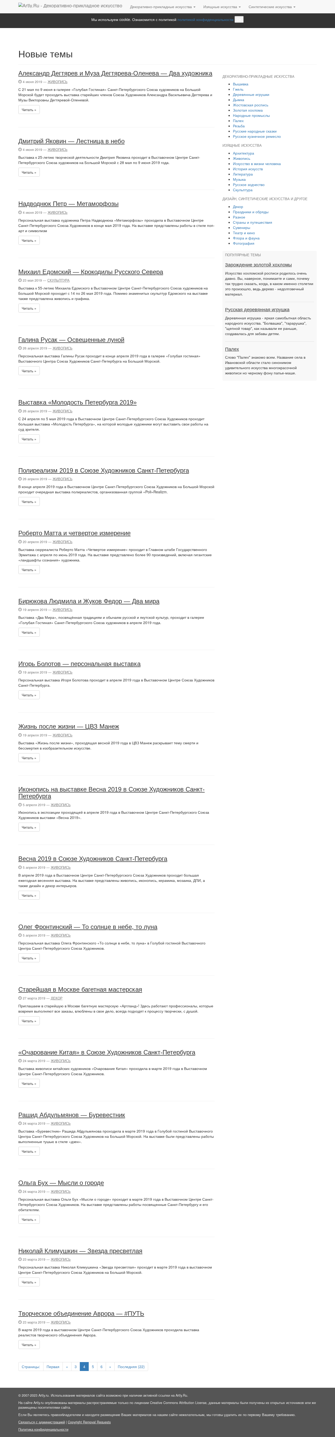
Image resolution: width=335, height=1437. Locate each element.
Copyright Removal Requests (89, 1422)
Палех (238, 120)
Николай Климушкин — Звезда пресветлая (80, 1250)
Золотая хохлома (248, 110)
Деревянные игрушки (251, 94)
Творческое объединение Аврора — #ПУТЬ (81, 1313)
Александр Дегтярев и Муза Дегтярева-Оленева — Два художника (115, 73)
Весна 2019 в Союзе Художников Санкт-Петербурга (92, 858)
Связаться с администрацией (41, 1422)
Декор (57, 998)
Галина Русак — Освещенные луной (71, 339)
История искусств (248, 168)
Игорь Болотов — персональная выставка (79, 663)
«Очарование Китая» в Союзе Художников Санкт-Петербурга (106, 1052)
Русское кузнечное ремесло (257, 136)
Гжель (238, 89)
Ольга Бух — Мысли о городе (61, 1182)
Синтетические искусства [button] (271, 6)
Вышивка (240, 83)
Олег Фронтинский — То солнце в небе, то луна (87, 926)
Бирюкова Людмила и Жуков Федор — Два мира (88, 601)
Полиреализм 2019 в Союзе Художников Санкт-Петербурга (103, 470)
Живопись (58, 81)
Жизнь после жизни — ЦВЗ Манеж (68, 726)
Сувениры (241, 227)
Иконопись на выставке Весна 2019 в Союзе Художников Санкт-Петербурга (111, 793)
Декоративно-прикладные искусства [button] (161, 6)
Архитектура (243, 153)
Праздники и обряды (251, 211)
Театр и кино (244, 232)
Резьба (239, 125)
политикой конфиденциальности (205, 19)
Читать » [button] (29, 109)
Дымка (238, 99)
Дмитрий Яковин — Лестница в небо (71, 141)
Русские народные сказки (255, 131)
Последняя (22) (131, 1366)
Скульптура (58, 280)
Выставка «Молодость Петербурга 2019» (77, 402)
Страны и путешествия (252, 222)
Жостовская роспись (250, 104)
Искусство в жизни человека (257, 163)
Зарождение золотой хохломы (258, 264)
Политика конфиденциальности (43, 1429)
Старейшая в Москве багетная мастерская (80, 989)
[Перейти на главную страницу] (70, 6)
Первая (53, 1366)
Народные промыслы (251, 115)
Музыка (239, 179)
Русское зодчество (249, 184)
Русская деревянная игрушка (257, 309)
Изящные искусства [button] (220, 6)
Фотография (243, 243)
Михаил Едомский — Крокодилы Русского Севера (90, 271)
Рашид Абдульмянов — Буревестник (71, 1114)
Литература (243, 174)
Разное (239, 217)
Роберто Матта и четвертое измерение (74, 533)
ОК (239, 19)
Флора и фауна (246, 238)
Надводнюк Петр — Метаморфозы (68, 203)
